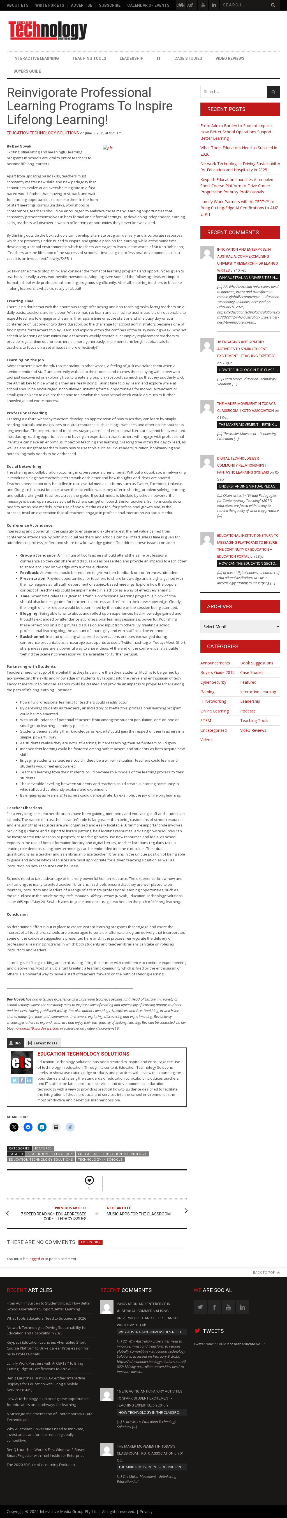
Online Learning (214, 711)
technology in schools (100, 1159)
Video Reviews (230, 58)
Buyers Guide (27, 71)
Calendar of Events (148, 5)
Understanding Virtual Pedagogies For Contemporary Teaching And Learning (249, 486)
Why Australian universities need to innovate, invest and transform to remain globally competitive (249, 277)
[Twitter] (14, 1081)
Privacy (146, 1511)
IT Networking (213, 701)
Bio (18, 1043)
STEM (205, 720)
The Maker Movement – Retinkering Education (249, 424)
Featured (43, 1148)
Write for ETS (49, 5)
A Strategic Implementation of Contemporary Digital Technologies (50, 1416)
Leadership (132, 58)
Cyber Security (213, 682)
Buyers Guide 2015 (217, 672)
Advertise (81, 5)
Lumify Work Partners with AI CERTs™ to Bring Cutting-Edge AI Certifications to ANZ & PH (239, 208)
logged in (36, 1258)
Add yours (90, 1242)
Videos (206, 739)
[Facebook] (21, 1081)
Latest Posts (45, 1043)
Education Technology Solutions (43, 133)
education (88, 1154)
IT (159, 58)
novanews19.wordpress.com (37, 1028)
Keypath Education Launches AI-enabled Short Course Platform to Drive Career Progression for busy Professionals (236, 186)
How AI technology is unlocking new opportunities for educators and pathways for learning (49, 1401)
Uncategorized (213, 730)
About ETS (18, 5)
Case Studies (188, 58)
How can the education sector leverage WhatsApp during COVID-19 (249, 563)
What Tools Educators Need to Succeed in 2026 (238, 150)
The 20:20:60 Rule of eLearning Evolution (41, 1464)
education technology (125, 1154)
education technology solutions (41, 1159)
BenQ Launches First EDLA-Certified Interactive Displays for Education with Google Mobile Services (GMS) (46, 1384)
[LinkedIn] (29, 1081)
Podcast (247, 711)
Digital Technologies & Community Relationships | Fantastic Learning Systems (243, 465)
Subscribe (110, 5)
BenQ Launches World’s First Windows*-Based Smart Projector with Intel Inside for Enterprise (46, 1452)
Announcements (215, 663)
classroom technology (50, 1154)
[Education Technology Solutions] (48, 30)
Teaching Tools (89, 58)
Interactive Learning (36, 58)
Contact (185, 5)
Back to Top (264, 1272)
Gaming (207, 691)
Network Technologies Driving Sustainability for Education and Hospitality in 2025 (240, 166)
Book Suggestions (256, 663)
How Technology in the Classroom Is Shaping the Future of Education (249, 369)
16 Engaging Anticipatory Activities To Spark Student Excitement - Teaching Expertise (246, 349)
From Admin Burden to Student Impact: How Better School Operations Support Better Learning (236, 132)
